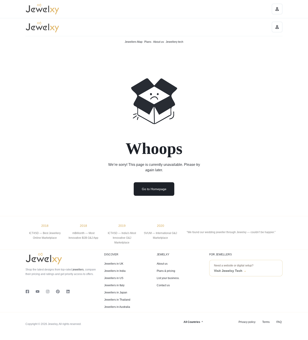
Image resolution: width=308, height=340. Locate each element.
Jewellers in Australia (117, 306)
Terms (266, 322)
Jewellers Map (134, 41)
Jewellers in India (115, 270)
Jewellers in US (113, 278)
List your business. (168, 278)
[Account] (277, 27)
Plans (147, 41)
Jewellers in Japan (115, 292)
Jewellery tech (174, 41)
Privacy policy (247, 322)
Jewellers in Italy (114, 285)
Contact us (163, 285)
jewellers (78, 269)
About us (158, 41)
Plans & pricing (166, 270)
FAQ (279, 322)
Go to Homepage (154, 189)
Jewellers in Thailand (117, 299)
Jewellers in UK (113, 263)
